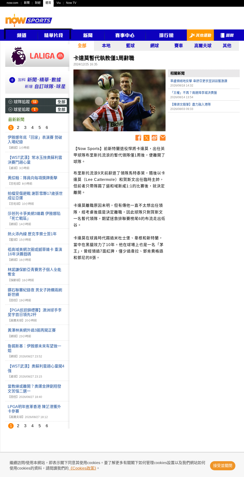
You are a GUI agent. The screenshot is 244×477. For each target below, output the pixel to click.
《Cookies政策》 (82, 468)
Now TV (71, 2)
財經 (38, 2)
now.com (12, 2)
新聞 (27, 2)
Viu (58, 2)
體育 (48, 2)
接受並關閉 (222, 466)
